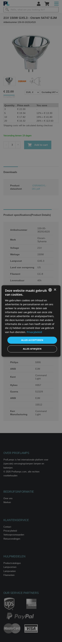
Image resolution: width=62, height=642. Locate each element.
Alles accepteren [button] (32, 340)
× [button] (55, 289)
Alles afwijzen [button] (32, 348)
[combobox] (50, 290)
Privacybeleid (34, 332)
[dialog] (31, 321)
